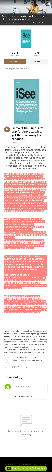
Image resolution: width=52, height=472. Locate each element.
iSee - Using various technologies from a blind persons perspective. (24, 17)
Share (16, 61)
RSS (38, 61)
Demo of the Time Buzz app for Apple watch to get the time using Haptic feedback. (29, 133)
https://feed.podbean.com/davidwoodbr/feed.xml (23, 23)
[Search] (44, 3)
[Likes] (5, 367)
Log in (31, 396)
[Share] (26, 367)
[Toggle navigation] (49, 3)
